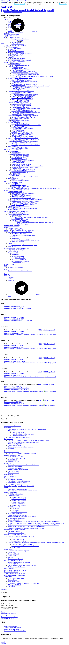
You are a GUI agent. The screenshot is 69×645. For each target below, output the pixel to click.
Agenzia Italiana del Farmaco (12, 627)
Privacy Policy (63, 4)
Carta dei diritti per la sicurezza (20, 101)
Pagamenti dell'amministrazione (13, 560)
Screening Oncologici (18, 135)
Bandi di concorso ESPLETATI (17, 458)
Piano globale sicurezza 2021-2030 (21, 99)
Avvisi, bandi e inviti (14, 507)
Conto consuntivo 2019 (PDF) (13, 402)
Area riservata (12, 209)
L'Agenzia (11, 47)
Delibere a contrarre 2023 (19, 500)
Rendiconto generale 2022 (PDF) (14, 359)
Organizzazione (8, 439)
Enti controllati (8, 474)
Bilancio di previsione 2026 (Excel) (18, 308)
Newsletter (15, 73)
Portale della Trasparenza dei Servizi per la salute (25, 203)
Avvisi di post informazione (19, 512)
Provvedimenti (8, 478)
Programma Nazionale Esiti (15, 229)
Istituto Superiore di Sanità (11, 629)
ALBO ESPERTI (13, 143)
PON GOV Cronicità (14, 188)
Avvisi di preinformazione (15, 494)
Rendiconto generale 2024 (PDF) (14, 331)
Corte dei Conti (12, 538)
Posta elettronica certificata (15, 59)
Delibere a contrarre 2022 (19, 503)
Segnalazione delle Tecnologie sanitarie (23, 114)
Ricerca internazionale (14, 174)
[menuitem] (38, 277)
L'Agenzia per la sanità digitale (16, 213)
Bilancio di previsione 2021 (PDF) (14, 375)
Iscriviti (3, 642)
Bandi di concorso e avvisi (15, 54)
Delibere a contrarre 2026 (19, 497)
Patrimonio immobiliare (14, 531)
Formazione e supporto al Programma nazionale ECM (23, 115)
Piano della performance (15, 466)
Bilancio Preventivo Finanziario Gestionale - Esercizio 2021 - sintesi (24, 377)
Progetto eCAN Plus (17, 187)
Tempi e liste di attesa (18, 162)
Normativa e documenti (18, 140)
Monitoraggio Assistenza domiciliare (22, 195)
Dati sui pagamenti (13, 563)
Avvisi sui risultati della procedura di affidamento (22, 516)
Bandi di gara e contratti (14, 52)
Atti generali (11, 431)
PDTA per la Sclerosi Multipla (20, 133)
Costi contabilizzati (13, 554)
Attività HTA (15, 104)
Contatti (10, 57)
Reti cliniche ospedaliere (15, 122)
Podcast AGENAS (17, 120)
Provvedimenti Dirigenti (15, 484)
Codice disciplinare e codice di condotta (23, 434)
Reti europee (15, 184)
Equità (13, 179)
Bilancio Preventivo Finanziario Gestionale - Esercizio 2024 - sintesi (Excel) (30, 334)
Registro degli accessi (14, 581)
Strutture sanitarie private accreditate (14, 573)
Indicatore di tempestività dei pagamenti (19, 562)
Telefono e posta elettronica (15, 445)
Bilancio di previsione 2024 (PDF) (14, 333)
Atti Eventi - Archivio (18, 70)
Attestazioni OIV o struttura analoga (22, 544)
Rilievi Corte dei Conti (18, 539)
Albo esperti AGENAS (14, 585)
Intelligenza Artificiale (18, 205)
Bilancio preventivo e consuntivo (17, 489)
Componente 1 (12, 200)
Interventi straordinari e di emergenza (14, 575)
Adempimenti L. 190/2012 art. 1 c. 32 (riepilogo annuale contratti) (26, 526)
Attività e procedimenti (10, 476)
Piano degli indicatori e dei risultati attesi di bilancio (22, 491)
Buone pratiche (16, 175)
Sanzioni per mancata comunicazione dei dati (20, 447)
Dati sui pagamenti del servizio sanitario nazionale (22, 565)
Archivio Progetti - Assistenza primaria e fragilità (25, 167)
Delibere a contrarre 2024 (19, 502)
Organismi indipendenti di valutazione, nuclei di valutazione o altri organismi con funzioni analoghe (36, 542)
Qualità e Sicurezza (13, 91)
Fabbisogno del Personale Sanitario (21, 86)
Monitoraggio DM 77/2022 (19, 197)
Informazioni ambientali (11, 572)
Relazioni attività (16, 75)
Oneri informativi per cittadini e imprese (19, 437)
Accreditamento (16, 93)
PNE (13, 83)
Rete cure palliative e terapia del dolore (23, 128)
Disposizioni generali (10, 427)
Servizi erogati (8, 549)
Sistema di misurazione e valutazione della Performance (23, 465)
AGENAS (27, 8)
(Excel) (53, 330)
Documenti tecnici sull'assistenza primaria (23, 198)
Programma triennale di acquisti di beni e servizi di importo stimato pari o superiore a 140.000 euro (36, 523)
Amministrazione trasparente (16, 51)
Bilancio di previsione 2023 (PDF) (14, 347)
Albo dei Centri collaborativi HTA (21, 112)
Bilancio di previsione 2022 (12, 361)
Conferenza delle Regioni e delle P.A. (15, 631)
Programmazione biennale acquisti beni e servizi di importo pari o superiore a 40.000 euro (33, 525)
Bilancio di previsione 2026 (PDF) (14, 306)
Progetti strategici (16, 216)
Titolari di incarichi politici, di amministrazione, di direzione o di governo (28, 440)
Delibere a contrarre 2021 (19, 505)
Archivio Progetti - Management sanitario (23, 171)
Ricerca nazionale (13, 151)
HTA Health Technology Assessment (18, 102)
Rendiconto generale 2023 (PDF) (14, 345)
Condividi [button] (7, 275)
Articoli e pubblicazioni (18, 109)
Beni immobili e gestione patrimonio (14, 529)
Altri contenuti (8, 576)
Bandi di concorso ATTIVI (15, 456)
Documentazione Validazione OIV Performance (25, 546)
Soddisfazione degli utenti (15, 559)
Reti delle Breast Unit (18, 130)
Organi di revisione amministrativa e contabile (21, 536)
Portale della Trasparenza (22, 221)
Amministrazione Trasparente (12, 426)
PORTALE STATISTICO (11, 226)
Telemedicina (15, 201)
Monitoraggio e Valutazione (16, 78)
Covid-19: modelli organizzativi (20, 154)
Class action (11, 552)
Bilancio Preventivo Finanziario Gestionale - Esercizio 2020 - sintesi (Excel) (30, 391)
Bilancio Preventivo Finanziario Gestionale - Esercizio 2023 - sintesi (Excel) (30, 348)
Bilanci (6, 487)
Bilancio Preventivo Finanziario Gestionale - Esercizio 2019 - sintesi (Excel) (29, 405)
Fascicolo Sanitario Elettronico (23, 222)
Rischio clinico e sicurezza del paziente (23, 96)
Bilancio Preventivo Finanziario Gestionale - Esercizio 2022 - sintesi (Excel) (30, 363)
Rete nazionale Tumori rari (19, 127)
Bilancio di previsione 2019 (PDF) (14, 403)
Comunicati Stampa (17, 67)
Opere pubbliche (9, 568)
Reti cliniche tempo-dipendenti (20, 124)
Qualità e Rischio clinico (18, 161)
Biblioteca (14, 77)
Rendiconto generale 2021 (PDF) (14, 373)
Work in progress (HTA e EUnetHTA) (22, 111)
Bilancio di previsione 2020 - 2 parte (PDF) (16, 389)
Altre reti (14, 132)
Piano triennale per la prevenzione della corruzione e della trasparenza (27, 429)
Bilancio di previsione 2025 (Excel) (18, 320)
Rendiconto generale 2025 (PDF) (14, 317)
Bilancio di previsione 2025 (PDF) (14, 319)
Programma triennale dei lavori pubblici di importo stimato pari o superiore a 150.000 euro (33, 521)
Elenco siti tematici (13, 60)
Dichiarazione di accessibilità (9, 617)
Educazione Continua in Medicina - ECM (23, 117)
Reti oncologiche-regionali (19, 125)
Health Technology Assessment (20, 156)
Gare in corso (15, 508)
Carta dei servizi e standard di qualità (18, 551)
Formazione (15, 119)
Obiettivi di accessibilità (7, 618)
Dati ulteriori (11, 586)
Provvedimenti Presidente (15, 479)
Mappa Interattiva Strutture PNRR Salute (23, 193)
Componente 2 (12, 206)
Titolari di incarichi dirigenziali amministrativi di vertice (23, 442)
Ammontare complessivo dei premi (18, 469)
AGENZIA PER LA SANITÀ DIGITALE (16, 211)
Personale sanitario (17, 158)
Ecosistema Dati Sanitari (22, 224)
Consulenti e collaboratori (11, 452)
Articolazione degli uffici (15, 444)
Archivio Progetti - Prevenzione (20, 172)
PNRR (6, 190)
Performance (8, 463)
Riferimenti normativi (18, 432)
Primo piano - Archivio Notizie (20, 65)
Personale (7, 450)
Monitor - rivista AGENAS (19, 68)
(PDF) (40, 330)
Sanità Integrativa (13, 146)
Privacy (10, 55)
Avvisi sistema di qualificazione (17, 518)
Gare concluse (16, 510)
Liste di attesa (12, 555)
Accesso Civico (12, 580)
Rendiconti (11, 448)
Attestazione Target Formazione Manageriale (24, 208)
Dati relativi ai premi (13, 471)
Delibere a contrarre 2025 (19, 499)
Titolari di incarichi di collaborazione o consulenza (22, 453)
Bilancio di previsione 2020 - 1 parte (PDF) (16, 388)
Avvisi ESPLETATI (13, 461)
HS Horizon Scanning (18, 106)
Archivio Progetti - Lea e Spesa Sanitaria (23, 169)
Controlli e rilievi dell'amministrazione (15, 534)
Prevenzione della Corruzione (16, 578)
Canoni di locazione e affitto (16, 533)
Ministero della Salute (23, 1)
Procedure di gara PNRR (15, 513)
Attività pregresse (16, 90)
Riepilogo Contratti (13, 520)
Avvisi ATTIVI (12, 460)
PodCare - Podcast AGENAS (20, 72)
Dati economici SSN (17, 81)
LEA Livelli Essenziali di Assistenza (22, 80)
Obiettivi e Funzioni (13, 214)
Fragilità (14, 177)
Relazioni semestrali (13, 473)
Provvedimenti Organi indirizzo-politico (19, 481)
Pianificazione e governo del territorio (15, 570)
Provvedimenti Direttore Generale (17, 482)
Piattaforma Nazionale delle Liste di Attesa (20, 232)
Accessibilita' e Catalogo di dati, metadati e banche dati (23, 583)
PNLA (6, 231)
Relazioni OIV (16, 547)
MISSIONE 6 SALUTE (15, 192)
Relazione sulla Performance (16, 468)
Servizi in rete (12, 557)
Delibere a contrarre (13, 495)
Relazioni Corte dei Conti (19, 541)
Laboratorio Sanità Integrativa (20, 148)
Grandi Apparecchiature (18, 88)
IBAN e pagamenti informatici (16, 567)
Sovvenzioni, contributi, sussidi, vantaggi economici (19, 486)
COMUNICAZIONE (14, 64)
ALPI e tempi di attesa (18, 94)
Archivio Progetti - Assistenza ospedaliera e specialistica (27, 166)
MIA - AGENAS (20, 258)
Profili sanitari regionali (18, 85)
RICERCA (7, 150)
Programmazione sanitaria (19, 159)
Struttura (10, 49)
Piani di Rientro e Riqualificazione (17, 138)
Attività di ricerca (16, 107)
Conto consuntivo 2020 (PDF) (13, 386)
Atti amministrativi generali (19, 435)
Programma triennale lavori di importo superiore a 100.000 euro (26, 528)
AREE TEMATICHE (10, 62)
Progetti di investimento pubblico (17, 515)
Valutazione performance (19, 185)
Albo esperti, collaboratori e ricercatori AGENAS (26, 145)
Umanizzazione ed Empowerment (21, 98)
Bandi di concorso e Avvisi (12, 455)
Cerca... (19, 41)
